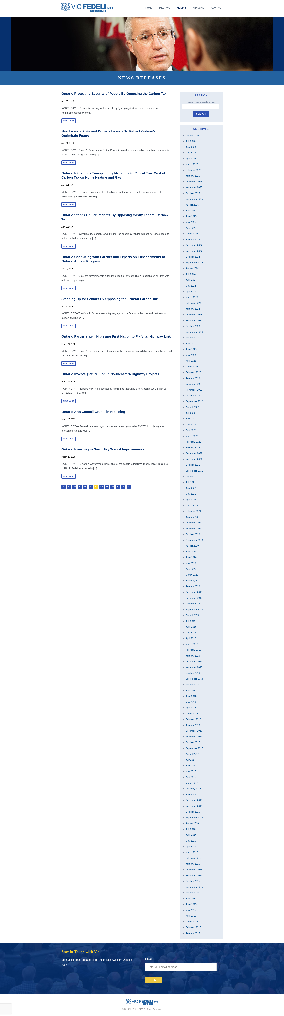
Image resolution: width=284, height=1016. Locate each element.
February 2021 (193, 511)
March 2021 (192, 505)
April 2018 (191, 707)
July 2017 (191, 759)
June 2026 (191, 147)
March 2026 (192, 164)
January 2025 (193, 239)
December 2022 (194, 384)
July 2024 (191, 274)
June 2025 (191, 216)
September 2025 (194, 199)
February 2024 (193, 303)
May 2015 (191, 910)
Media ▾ (181, 8)
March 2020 (192, 574)
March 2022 (192, 436)
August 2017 (192, 754)
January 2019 (193, 655)
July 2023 (191, 343)
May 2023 (191, 355)
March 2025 (192, 233)
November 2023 (194, 320)
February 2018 (193, 719)
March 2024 (192, 297)
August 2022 (192, 407)
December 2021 (194, 453)
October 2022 (193, 395)
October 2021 (193, 464)
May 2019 (191, 632)
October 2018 (193, 673)
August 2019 (192, 615)
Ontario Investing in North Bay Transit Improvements (103, 449)
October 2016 (193, 811)
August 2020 (192, 545)
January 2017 (193, 794)
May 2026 (191, 152)
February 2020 (193, 580)
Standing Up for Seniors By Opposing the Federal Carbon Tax (109, 299)
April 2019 (191, 638)
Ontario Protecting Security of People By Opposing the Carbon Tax (113, 93)
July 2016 (191, 829)
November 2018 (194, 667)
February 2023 (193, 372)
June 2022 (191, 418)
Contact (217, 8)
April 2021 (191, 499)
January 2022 (193, 447)
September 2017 (194, 748)
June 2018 (191, 696)
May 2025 (191, 222)
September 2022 (194, 401)
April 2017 (191, 777)
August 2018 (192, 684)
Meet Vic (164, 8)
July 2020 (191, 551)
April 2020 (191, 569)
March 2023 (192, 366)
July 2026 (191, 141)
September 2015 (194, 887)
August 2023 (192, 337)
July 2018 (191, 690)
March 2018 (192, 713)
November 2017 (194, 736)
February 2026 (193, 170)
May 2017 (191, 771)
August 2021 (192, 476)
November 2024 (194, 251)
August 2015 (192, 892)
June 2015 (191, 904)
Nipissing (198, 8)
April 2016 (191, 846)
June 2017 (191, 765)
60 (91, 486)
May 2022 (191, 424)
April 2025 (191, 228)
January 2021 (193, 517)
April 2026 (191, 158)
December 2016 (194, 800)
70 (112, 486)
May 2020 (191, 563)
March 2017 (192, 783)
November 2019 (194, 598)
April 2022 (191, 430)
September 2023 (194, 332)
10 (69, 486)
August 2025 (192, 204)
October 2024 (193, 256)
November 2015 (194, 875)
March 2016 (192, 852)
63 (107, 486)
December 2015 (194, 869)
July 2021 (191, 482)
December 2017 (194, 730)
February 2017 (193, 788)
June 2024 (191, 279)
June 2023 (191, 349)
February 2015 (193, 927)
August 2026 (192, 135)
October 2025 (193, 193)
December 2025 (194, 181)
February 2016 (193, 858)
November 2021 (194, 459)
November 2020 (194, 528)
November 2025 (194, 187)
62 (101, 486)
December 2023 (194, 314)
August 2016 (192, 823)
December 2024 (194, 245)
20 (74, 486)
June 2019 (191, 626)
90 (123, 486)
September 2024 (194, 262)
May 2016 (191, 840)
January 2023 (193, 378)
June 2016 (191, 834)
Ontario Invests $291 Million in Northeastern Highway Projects (110, 374)
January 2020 (193, 586)
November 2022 (194, 389)
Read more (68, 121)
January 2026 (193, 175)
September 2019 (194, 609)
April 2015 (191, 915)
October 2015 (193, 881)
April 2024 (191, 291)
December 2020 (194, 522)
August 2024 (192, 268)
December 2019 (194, 592)
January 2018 (193, 725)
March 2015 (192, 921)
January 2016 (193, 863)
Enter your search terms (201, 102)
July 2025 (191, 210)
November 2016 (194, 806)
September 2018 (194, 678)
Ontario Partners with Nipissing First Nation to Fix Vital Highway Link (116, 336)
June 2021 (191, 488)
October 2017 (193, 742)
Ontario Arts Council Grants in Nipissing (93, 412)
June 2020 (191, 557)
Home (148, 8)
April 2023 (191, 360)
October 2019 (193, 603)
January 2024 (193, 308)
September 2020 (194, 540)
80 (118, 486)
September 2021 (194, 470)
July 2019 (191, 621)
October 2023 (193, 326)
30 (80, 486)
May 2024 (191, 285)
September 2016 (194, 817)
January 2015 (193, 933)
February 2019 (193, 649)
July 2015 (191, 898)
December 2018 (194, 661)
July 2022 (191, 413)
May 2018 (191, 702)
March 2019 (192, 644)
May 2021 (191, 493)
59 (85, 486)
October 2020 (193, 534)
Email (148, 959)
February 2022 (193, 441)
